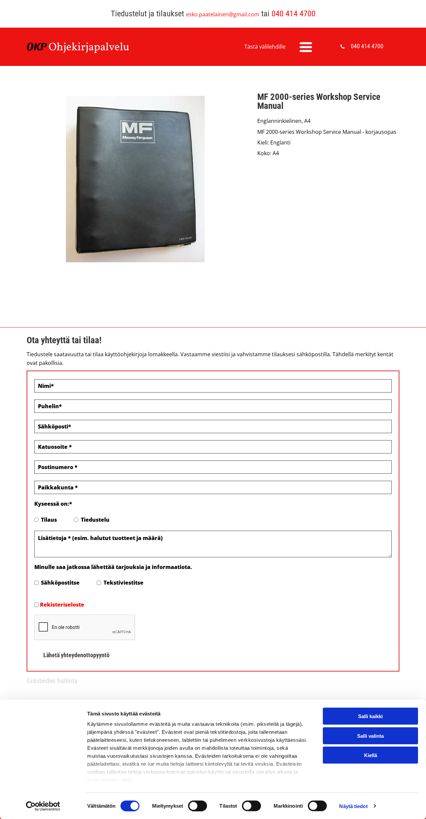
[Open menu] (306, 47)
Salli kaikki (370, 716)
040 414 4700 (294, 13)
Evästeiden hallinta (52, 681)
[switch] (197, 805)
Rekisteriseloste (62, 604)
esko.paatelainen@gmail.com (222, 14)
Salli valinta (370, 735)
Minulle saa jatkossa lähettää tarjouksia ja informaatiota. (113, 567)
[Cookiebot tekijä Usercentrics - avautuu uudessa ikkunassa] (43, 806)
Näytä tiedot (353, 806)
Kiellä (370, 755)
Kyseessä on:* (53, 503)
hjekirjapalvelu (93, 47)
